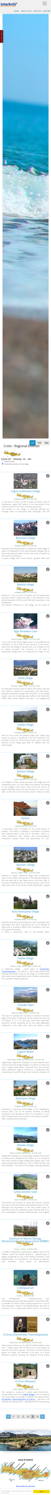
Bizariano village (25, 556)
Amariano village (25, 1116)
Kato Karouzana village (25, 930)
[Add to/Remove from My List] (48, 494)
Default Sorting (9, 480)
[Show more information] (1, 534)
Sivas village (25, 696)
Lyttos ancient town (25, 1210)
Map (46, 461)
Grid (39, 461)
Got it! (41, 1491)
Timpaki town (25, 1023)
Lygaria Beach (25, 1070)
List (32, 461)
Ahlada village (25, 1163)
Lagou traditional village (25, 509)
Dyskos (25, 836)
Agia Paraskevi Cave (25, 649)
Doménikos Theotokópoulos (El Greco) (18, 1418)
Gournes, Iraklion (25, 1268)
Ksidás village (26, 743)
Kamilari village (25, 883)
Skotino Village (25, 789)
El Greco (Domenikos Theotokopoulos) (25, 1353)
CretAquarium (25, 1306)
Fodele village (26, 976)
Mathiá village (25, 603)
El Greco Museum (25, 1399)
